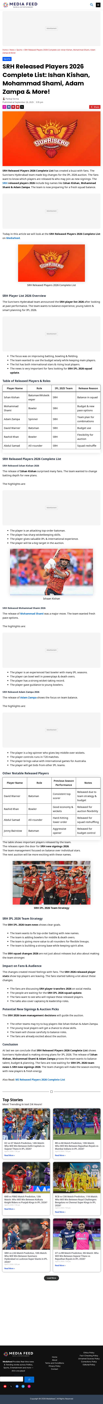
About (54, 1360)
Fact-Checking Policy (89, 1356)
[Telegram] (23, 1386)
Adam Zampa (28, 697)
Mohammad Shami (32, 613)
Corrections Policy (89, 1362)
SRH (5, 183)
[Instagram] (29, 1386)
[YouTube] (5, 1386)
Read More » (9, 1155)
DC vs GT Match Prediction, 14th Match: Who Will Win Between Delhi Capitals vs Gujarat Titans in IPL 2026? (24, 1146)
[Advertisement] (51, 28)
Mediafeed (13, 238)
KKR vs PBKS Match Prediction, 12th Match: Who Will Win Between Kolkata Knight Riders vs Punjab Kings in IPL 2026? (25, 1199)
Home (5, 50)
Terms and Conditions (54, 1363)
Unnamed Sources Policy (89, 1359)
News (12, 50)
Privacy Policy (54, 1366)
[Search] (29, 1380)
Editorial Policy (89, 1365)
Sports (19, 50)
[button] (91, 5)
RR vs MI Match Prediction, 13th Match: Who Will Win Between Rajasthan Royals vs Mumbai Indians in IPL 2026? (76, 1146)
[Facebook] (17, 1386)
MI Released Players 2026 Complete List (40, 1079)
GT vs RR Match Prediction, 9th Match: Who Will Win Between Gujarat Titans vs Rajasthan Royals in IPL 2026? (77, 1256)
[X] (11, 1386)
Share (96, 107)
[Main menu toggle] (98, 5)
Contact (54, 1369)
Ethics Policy (89, 1353)
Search (17, 1375)
